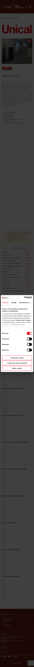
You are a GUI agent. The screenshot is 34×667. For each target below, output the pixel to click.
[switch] (29, 338)
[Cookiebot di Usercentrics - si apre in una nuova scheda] (24, 297)
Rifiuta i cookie (17, 368)
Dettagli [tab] (13, 302)
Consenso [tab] (5, 302)
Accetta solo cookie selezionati (17, 363)
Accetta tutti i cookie (17, 358)
